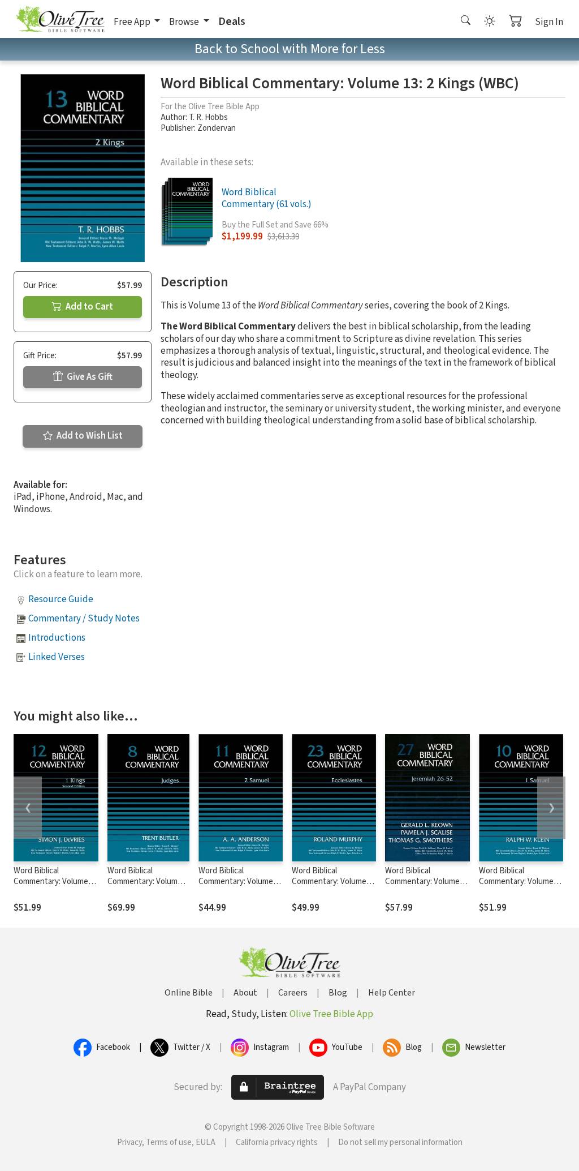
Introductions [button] (56, 638)
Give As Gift (89, 377)
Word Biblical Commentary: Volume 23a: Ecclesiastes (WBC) (333, 881)
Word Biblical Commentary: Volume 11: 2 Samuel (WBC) (235, 881)
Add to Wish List (89, 436)
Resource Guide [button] (60, 599)
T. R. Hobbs (208, 117)
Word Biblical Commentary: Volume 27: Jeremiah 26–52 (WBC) (422, 887)
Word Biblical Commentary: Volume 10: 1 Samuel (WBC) (516, 881)
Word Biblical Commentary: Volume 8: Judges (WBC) (148, 881)
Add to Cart (88, 307)
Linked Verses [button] (56, 657)
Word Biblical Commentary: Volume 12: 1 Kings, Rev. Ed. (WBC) (51, 887)
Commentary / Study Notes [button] (84, 618)
